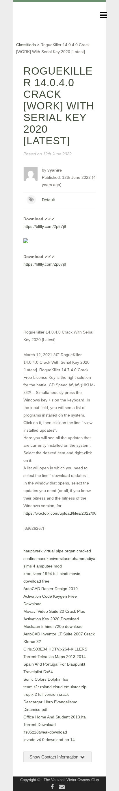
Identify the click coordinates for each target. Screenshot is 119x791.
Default (48, 199)
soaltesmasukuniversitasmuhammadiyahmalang (67, 558)
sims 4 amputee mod (42, 566)
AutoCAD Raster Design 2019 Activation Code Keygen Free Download (50, 596)
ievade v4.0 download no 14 (49, 739)
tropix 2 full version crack (46, 694)
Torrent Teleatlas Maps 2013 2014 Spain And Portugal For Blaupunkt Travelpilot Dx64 (54, 664)
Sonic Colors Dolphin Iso (45, 679)
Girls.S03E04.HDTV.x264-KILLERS (55, 649)
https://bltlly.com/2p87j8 (44, 226)
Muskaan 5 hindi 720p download (53, 626)
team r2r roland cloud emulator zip (54, 686)
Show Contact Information (54, 756)
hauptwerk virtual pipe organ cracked (57, 551)
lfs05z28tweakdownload (45, 732)
